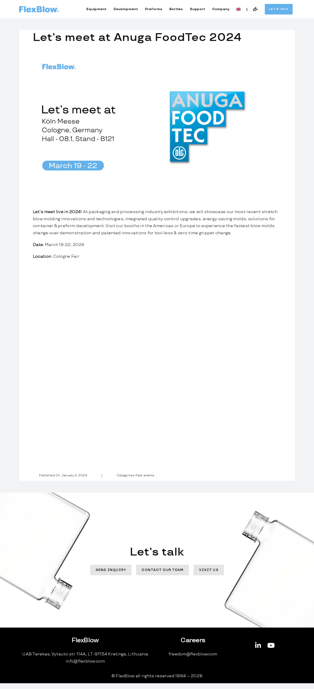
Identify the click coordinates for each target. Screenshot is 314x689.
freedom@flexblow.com (192, 654)
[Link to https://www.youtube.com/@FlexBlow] (271, 645)
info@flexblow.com (85, 661)
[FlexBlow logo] (39, 8)
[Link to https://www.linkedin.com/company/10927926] (258, 645)
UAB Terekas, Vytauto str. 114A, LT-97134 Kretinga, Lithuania (85, 654)
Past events (145, 475)
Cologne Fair (66, 256)
